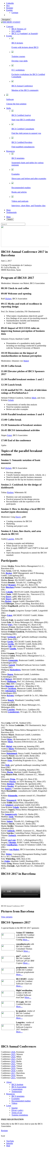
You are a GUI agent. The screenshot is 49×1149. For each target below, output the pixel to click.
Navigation (6, 20)
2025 (13, 1054)
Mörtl (34, 398)
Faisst (9, 435)
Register (9, 8)
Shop (8, 210)
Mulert (26, 361)
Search (10, 219)
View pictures (6, 917)
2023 (13, 1059)
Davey (18, 517)
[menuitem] (9, 10)
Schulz (11, 400)
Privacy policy (17, 1110)
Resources (10, 151)
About (8, 1082)
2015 (13, 1078)
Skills (8, 108)
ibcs (8, 5)
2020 (13, 1066)
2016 (13, 1075)
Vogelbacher (12, 845)
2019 (13, 1068)
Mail (8, 1146)
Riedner (10, 492)
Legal (8, 1105)
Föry (10, 625)
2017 (13, 1073)
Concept (9, 26)
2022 (13, 1061)
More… (26, 940)
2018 (13, 1071)
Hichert (8, 299)
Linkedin (10, 3)
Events (9, 36)
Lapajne (10, 539)
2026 (13, 1052)
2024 (13, 1057)
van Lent (12, 840)
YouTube (10, 1141)
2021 (13, 1064)
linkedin (9, 1143)
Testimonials (11, 212)
